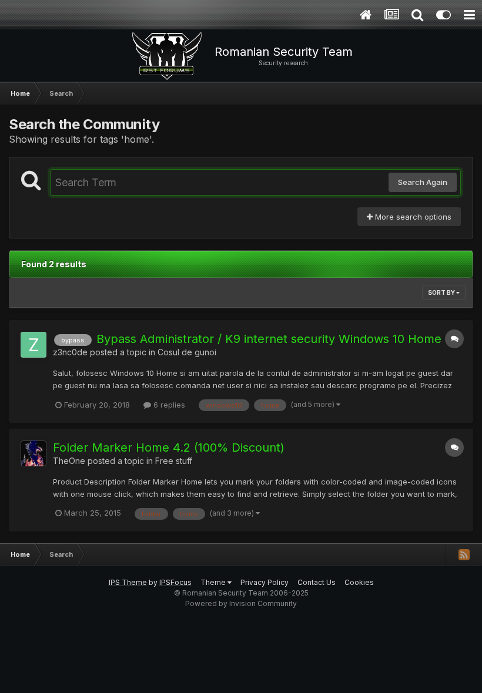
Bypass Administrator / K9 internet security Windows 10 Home (268, 339)
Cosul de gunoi (187, 352)
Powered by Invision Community (241, 603)
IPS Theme (128, 582)
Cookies (359, 582)
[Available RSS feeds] (464, 554)
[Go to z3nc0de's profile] (33, 345)
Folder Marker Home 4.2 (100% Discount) (168, 447)
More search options (412, 216)
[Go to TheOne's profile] (33, 453)
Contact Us (316, 582)
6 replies (168, 404)
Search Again (422, 182)
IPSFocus (175, 582)
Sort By (442, 292)
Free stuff (173, 461)
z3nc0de (70, 352)
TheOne (69, 461)
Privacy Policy (264, 582)
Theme (213, 582)
